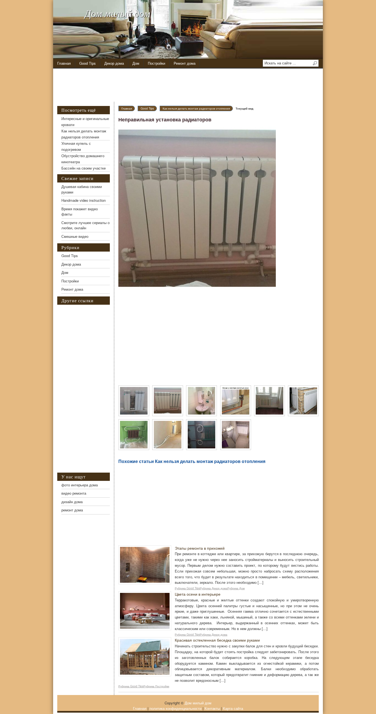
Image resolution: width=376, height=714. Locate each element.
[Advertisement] (192, 85)
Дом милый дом (117, 13)
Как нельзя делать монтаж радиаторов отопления (196, 108)
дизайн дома (72, 501)
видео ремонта (73, 493)
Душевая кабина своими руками (81, 189)
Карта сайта (233, 708)
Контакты (212, 708)
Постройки (156, 63)
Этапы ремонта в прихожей (200, 548)
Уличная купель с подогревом (76, 146)
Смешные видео (74, 236)
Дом (135, 63)
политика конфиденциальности (175, 708)
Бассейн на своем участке (83, 168)
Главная (64, 63)
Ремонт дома (184, 63)
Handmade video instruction (83, 200)
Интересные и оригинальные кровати (85, 121)
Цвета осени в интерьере (197, 594)
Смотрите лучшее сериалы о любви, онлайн (85, 225)
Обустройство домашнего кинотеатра (82, 158)
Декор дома (114, 63)
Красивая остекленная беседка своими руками (217, 640)
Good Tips (87, 63)
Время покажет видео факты (79, 211)
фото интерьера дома (79, 484)
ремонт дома (72, 510)
